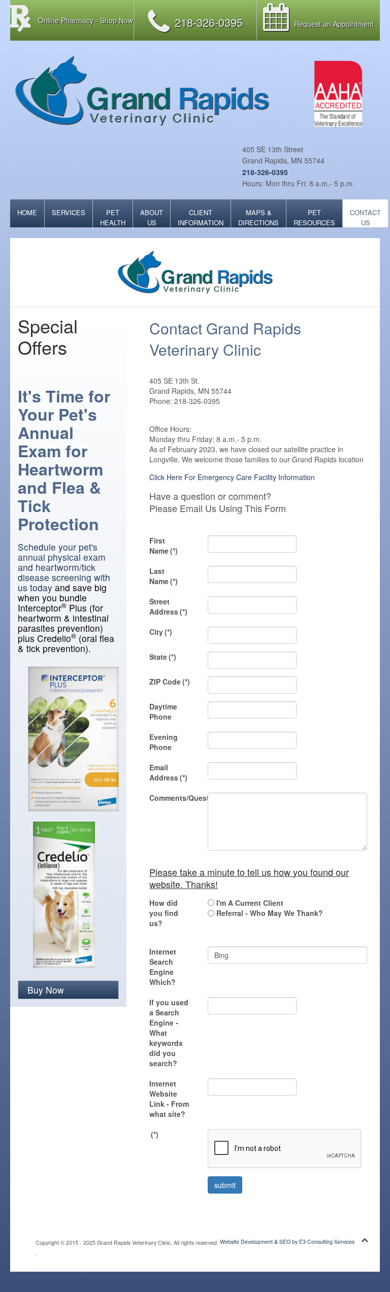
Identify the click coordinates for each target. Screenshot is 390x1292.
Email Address (168, 772)
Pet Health (112, 217)
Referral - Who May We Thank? (269, 913)
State (162, 657)
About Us (151, 217)
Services (68, 212)
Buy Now (45, 989)
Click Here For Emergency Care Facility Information (232, 477)
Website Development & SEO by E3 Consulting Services (287, 1241)
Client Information (200, 217)
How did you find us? (163, 913)
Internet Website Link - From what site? (169, 1098)
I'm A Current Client (249, 903)
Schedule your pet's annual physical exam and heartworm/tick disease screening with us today (64, 567)
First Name (163, 545)
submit (225, 1185)
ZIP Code (169, 681)
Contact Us (365, 217)
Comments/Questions (174, 798)
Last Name (163, 576)
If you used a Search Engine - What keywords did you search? (168, 1032)
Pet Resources (314, 217)
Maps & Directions (258, 217)
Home (27, 212)
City (160, 632)
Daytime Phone (163, 711)
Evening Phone (163, 742)
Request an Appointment (334, 24)
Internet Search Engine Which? (162, 966)
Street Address (168, 606)
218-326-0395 (265, 172)
